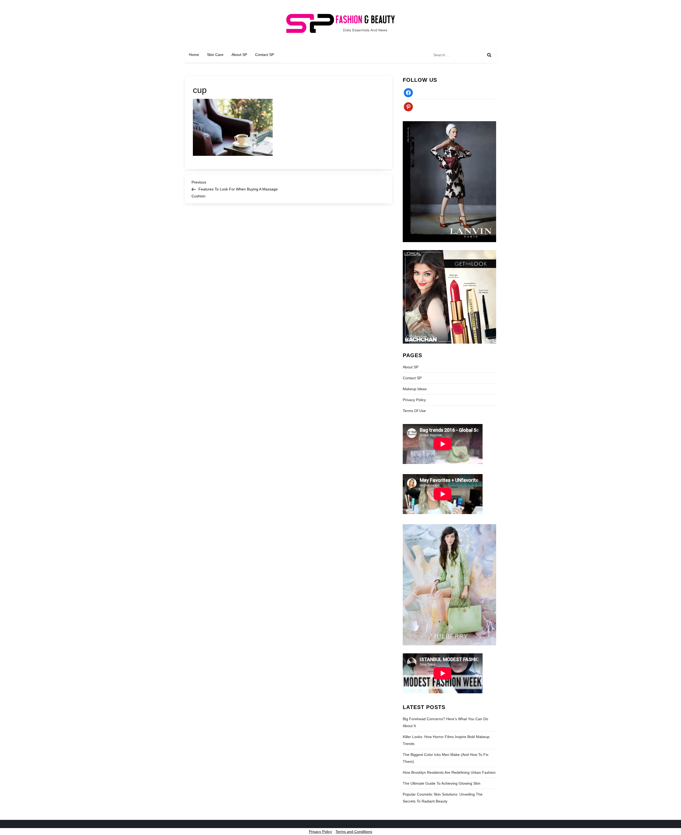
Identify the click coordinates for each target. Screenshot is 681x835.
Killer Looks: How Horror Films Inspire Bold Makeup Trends (446, 740)
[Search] (489, 55)
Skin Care (215, 54)
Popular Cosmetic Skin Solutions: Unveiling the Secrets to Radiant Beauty (443, 797)
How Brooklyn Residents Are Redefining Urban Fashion (449, 772)
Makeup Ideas (415, 389)
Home (194, 54)
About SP (239, 54)
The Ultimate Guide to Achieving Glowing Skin (441, 783)
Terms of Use (414, 411)
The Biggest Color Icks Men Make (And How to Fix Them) (445, 758)
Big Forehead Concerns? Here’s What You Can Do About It (445, 722)
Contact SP (264, 54)
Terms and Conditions (353, 831)
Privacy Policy (414, 400)
